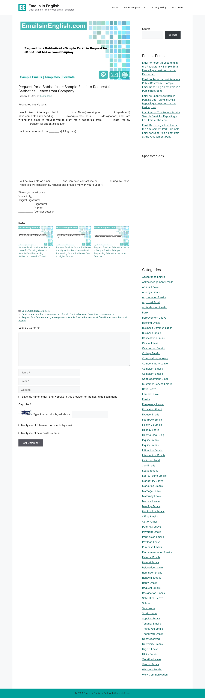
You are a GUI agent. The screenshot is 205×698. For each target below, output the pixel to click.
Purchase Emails (152, 547)
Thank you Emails (152, 633)
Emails (146, 399)
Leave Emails (150, 470)
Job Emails (27, 311)
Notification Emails (153, 511)
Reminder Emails (152, 572)
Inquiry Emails (150, 440)
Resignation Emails (153, 593)
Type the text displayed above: (52, 414)
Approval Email (151, 302)
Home (115, 7)
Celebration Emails (153, 348)
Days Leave (149, 389)
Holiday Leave (150, 429)
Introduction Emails (153, 455)
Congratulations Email (155, 378)
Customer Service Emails (157, 383)
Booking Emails (151, 322)
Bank (145, 312)
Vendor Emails (150, 664)
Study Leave (149, 613)
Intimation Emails (152, 450)
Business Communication (157, 327)
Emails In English (44, 6)
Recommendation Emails (157, 552)
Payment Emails (151, 531)
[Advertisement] (74, 158)
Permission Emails (153, 536)
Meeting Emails (151, 506)
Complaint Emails (152, 368)
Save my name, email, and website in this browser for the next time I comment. (70, 396)
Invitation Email (151, 460)
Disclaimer (178, 7)
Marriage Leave (151, 491)
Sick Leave (148, 608)
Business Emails (151, 332)
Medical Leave (151, 501)
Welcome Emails (152, 669)
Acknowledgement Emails (157, 281)
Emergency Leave (153, 404)
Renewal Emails (151, 577)
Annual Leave (150, 287)
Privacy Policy (158, 7)
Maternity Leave (152, 496)
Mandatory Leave (152, 480)
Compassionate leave (155, 358)
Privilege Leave (151, 542)
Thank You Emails (152, 628)
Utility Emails (150, 654)
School (146, 603)
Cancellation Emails (154, 338)
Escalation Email (152, 409)
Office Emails (150, 516)
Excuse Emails (150, 414)
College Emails (151, 353)
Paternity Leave (151, 526)
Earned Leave (150, 394)
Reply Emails (149, 582)
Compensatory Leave (155, 363)
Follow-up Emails (152, 424)
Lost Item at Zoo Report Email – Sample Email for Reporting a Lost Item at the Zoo (161, 116)
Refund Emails (150, 562)
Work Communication (155, 674)
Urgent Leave (150, 649)
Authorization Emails (154, 307)
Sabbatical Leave (152, 598)
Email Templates (133, 7)
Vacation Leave (151, 659)
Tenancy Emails (151, 623)
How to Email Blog (153, 434)
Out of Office (150, 521)
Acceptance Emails (153, 276)
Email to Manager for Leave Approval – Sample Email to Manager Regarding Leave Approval (68, 314)
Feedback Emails (152, 419)
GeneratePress (122, 693)
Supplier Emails (151, 618)
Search (146, 28)
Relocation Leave (152, 567)
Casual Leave (150, 343)
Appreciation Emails (154, 297)
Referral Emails (151, 557)
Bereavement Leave (154, 317)
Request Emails (42, 311)
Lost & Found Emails (154, 475)
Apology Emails (151, 292)
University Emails (152, 644)
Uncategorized (151, 638)
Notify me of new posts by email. (41, 433)
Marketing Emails (152, 485)
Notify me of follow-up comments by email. (47, 425)
